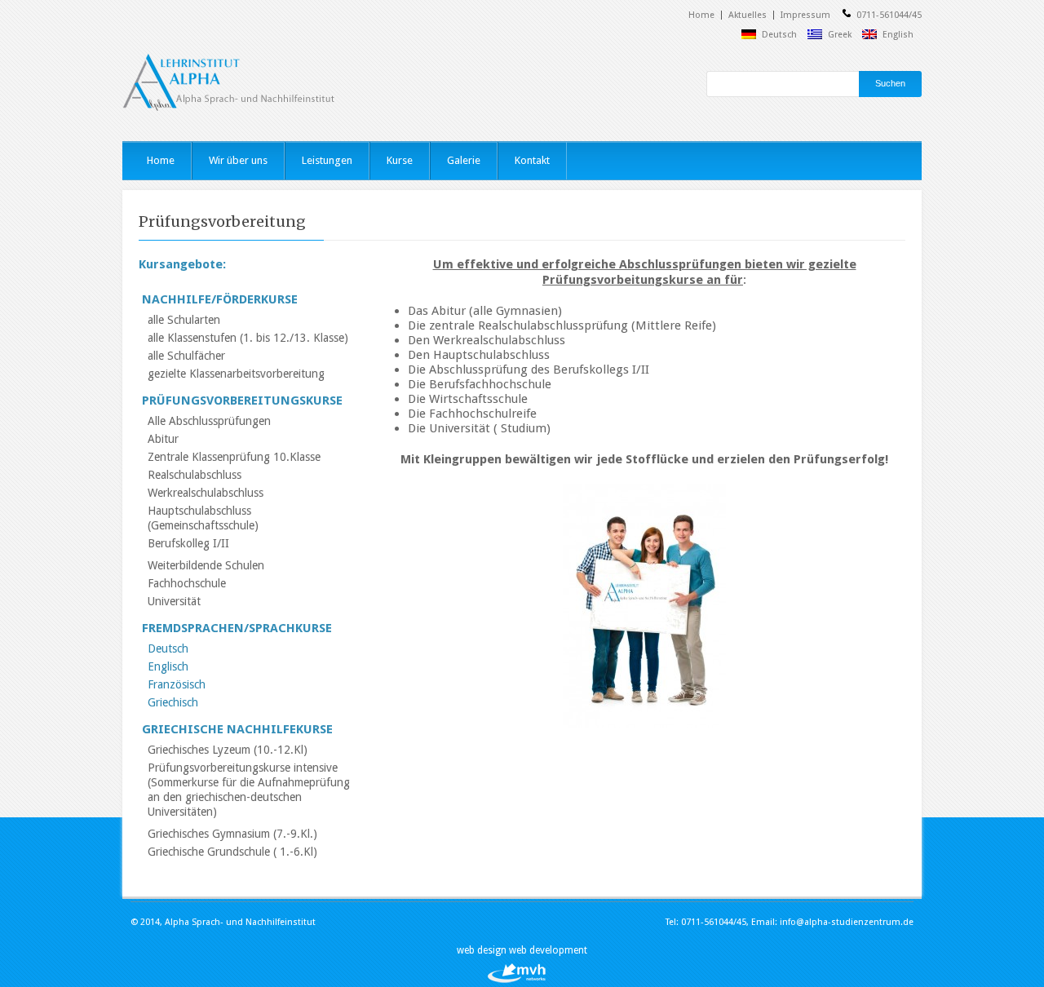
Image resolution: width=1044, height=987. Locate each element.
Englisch (168, 666)
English (898, 34)
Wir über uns (238, 160)
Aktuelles (747, 15)
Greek (840, 34)
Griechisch (173, 702)
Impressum (805, 15)
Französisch (177, 684)
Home (701, 15)
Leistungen (327, 160)
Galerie (463, 160)
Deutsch (779, 34)
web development (548, 950)
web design (483, 950)
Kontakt (532, 160)
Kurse (400, 160)
